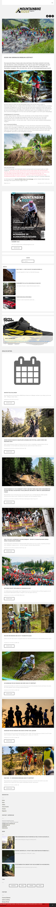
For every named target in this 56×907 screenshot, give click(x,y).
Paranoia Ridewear (6, 897)
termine (31, 885)
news (22, 885)
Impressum (4, 826)
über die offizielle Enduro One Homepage (24, 179)
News (3, 802)
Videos (3, 804)
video (40, 885)
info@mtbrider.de (6, 825)
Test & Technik (5, 806)
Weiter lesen (17, 247)
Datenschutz (5, 827)
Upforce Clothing (6, 899)
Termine (4, 808)
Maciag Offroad (5, 901)
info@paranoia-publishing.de (8, 823)
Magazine (4, 810)
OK (52, 905)
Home (3, 800)
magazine (13, 885)
